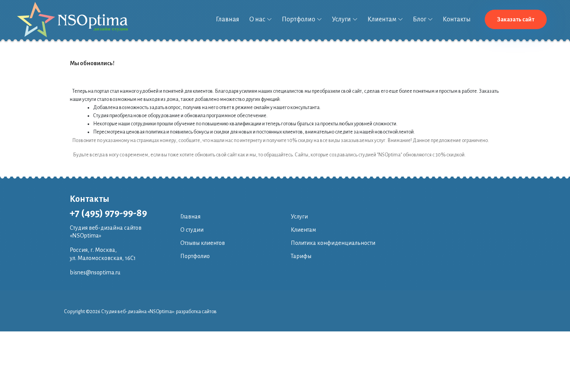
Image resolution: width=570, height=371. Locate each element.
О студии (192, 230)
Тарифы (301, 256)
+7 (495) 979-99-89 (108, 213)
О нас (257, 19)
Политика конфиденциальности (333, 243)
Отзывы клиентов (202, 243)
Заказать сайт (515, 19)
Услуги (341, 19)
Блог (419, 19)
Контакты (457, 19)
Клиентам (382, 19)
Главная (227, 19)
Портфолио (298, 19)
